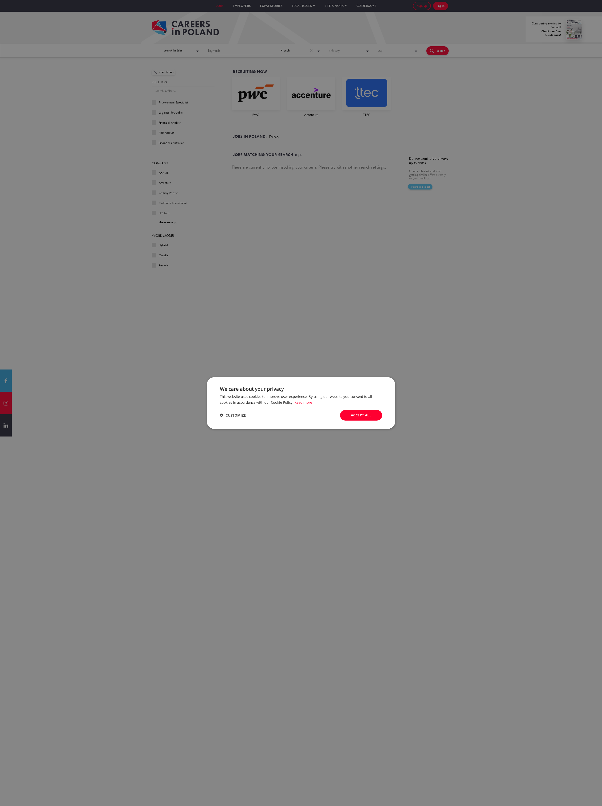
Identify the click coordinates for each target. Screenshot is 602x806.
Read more (303, 402)
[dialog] (301, 403)
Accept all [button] (361, 415)
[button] (233, 415)
